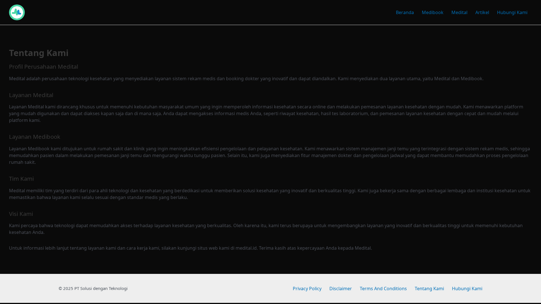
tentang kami (429, 288)
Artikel (482, 12)
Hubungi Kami (512, 12)
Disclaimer (340, 288)
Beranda (405, 12)
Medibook (433, 12)
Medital (459, 12)
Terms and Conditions (383, 288)
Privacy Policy (307, 288)
